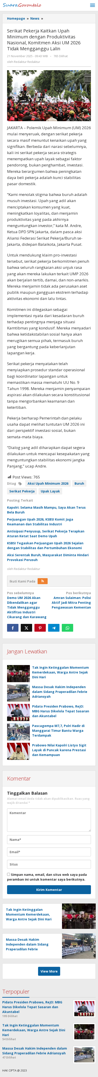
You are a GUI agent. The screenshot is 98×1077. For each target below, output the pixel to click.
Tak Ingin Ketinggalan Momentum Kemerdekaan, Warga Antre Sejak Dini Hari (60, 672)
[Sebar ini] (12, 628)
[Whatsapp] (67, 628)
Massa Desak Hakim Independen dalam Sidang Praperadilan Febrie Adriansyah (59, 692)
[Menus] (92, 5)
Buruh (79, 483)
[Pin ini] (40, 628)
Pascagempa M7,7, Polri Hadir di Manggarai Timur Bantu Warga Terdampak (58, 731)
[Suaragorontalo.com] (22, 5)
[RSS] (43, 581)
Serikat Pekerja (22, 491)
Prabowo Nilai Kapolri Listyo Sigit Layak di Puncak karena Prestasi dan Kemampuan (59, 750)
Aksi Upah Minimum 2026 (48, 483)
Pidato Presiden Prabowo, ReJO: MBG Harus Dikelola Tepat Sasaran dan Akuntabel (60, 711)
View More (49, 971)
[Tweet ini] (26, 628)
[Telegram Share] (53, 628)
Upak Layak (50, 491)
